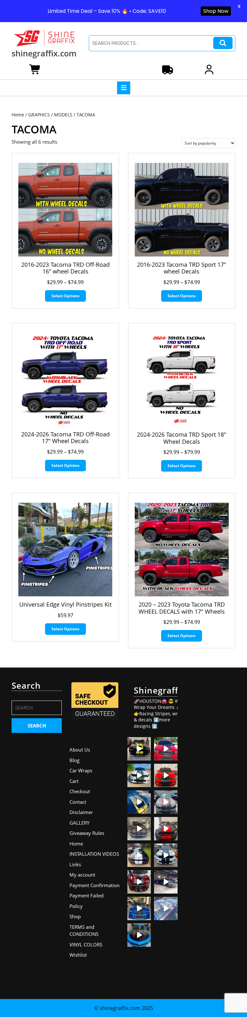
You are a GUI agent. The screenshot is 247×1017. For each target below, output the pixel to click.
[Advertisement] (210, 777)
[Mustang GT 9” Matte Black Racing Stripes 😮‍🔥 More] (139, 908)
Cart (73, 781)
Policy (76, 906)
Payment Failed (86, 895)
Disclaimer (81, 812)
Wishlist (78, 955)
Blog (74, 760)
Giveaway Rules (86, 833)
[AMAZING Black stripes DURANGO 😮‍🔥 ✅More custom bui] (166, 855)
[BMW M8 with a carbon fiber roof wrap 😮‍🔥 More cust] (166, 908)
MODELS (63, 115)
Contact (77, 802)
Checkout (79, 791)
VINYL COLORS (85, 944)
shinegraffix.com (44, 53)
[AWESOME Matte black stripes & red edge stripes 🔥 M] (166, 802)
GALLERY (79, 822)
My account (82, 874)
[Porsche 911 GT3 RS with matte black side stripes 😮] (166, 882)
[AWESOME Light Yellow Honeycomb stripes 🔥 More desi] (139, 749)
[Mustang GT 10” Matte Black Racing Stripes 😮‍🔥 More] (139, 828)
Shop (75, 916)
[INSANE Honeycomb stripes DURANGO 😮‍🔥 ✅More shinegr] (166, 749)
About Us (79, 749)
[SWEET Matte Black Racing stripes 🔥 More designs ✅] (166, 775)
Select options (65, 295)
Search (223, 43)
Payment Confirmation (94, 885)
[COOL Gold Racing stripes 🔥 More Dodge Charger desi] (139, 802)
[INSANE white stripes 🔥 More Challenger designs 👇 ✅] (139, 855)
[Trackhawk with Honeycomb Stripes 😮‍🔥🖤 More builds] (139, 775)
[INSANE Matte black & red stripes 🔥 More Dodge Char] (139, 882)
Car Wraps (80, 770)
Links (75, 864)
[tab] (123, 87)
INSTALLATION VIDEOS (94, 854)
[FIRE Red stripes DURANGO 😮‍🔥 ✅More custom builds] (166, 828)
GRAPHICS (39, 115)
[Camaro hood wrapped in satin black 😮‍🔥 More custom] (139, 935)
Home (18, 115)
